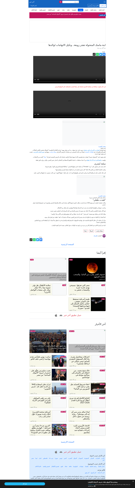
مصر (32, 458)
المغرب (70, 458)
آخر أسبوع (93, 473)
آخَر (103, 460)
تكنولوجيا (75, 466)
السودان (80, 458)
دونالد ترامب (53, 152)
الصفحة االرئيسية (67, 442)
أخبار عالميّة (71, 331)
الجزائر (92, 458)
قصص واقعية (46, 466)
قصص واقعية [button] (42, 10)
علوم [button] (58, 10)
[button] (60, 315)
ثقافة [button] (68, 10)
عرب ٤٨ (51, 458)
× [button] (133, 481)
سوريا (56, 458)
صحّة (66, 466)
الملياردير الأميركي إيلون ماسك (92, 150)
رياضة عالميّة (102, 398)
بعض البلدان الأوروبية (39, 152)
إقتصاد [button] (86, 10)
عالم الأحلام (38, 466)
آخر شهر (87, 473)
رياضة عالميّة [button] (93, 10)
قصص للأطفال (55, 466)
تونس (60, 458)
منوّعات (70, 259)
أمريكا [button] (91, 231)
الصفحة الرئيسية (67, 244)
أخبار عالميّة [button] (101, 10)
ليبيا (36, 458)
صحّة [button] (63, 10)
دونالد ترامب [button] (99, 231)
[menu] (104, 2)
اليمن (65, 458)
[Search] (60, 2)
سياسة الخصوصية (91, 484)
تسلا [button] (85, 231)
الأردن (102, 458)
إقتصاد (86, 466)
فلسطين (45, 458)
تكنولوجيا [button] (74, 10)
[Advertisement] (67, 31)
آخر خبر (31, 2)
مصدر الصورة (102, 146)
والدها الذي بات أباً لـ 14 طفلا (94, 160)
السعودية (86, 458)
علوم (62, 466)
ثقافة (70, 466)
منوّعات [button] (80, 10)
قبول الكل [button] (25, 483)
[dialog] (67, 484)
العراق (75, 458)
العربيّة (95, 236)
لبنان (40, 458)
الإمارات (97, 458)
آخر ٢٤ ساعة (101, 473)
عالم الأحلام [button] (34, 10)
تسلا (45, 157)
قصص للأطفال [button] (51, 10)
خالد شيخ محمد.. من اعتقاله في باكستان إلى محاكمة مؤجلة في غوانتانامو (64, 14)
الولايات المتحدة (89, 152)
